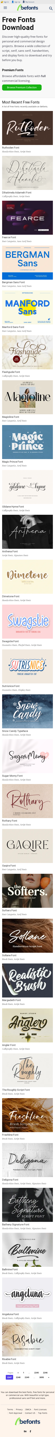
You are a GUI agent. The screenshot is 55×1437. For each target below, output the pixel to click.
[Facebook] (30, 1431)
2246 (45, 1372)
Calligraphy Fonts (10, 196)
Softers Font (9, 910)
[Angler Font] (27, 1025)
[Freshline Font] (27, 1115)
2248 (18, 1377)
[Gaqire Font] (27, 846)
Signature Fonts (21, 555)
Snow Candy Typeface (15, 730)
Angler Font (9, 1045)
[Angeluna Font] (27, 1295)
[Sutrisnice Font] (27, 666)
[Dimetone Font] (27, 577)
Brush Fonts (7, 959)
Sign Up (15, 2)
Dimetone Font (10, 596)
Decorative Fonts (9, 645)
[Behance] (25, 1431)
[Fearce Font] (27, 218)
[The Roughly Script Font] (27, 1070)
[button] (51, 9)
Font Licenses (40, 1409)
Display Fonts (24, 690)
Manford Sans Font (13, 327)
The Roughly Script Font (16, 1089)
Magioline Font (10, 416)
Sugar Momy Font (12, 775)
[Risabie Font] (27, 1339)
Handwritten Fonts (10, 151)
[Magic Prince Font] (27, 442)
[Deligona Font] (27, 1160)
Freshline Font (10, 1134)
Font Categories (9, 241)
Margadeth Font (11, 1000)
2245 (36, 1372)
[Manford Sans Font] (27, 307)
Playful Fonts (24, 645)
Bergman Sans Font (13, 282)
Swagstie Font (10, 641)
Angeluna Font (10, 1314)
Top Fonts (42, 1413)
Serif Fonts (22, 420)
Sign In (5, 2)
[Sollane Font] (27, 936)
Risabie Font (9, 1359)
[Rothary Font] (27, 801)
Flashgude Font (11, 371)
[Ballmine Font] (27, 1250)
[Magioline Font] (27, 397)
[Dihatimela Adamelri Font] (27, 173)
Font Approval (15, 1413)
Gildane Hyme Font (13, 506)
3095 (41, 1377)
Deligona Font (10, 1179)
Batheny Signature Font (15, 1224)
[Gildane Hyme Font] (27, 487)
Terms (10, 1409)
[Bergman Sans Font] (27, 263)
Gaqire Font (9, 865)
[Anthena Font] (27, 532)
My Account (30, 2)
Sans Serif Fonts (24, 241)
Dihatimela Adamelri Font (16, 192)
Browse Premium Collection (22, 87)
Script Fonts (25, 151)
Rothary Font (9, 820)
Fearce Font (9, 237)
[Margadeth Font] (27, 980)
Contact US (30, 1413)
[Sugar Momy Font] (27, 756)
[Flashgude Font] (27, 352)
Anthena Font (10, 551)
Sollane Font (9, 955)
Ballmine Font (10, 1269)
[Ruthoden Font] (27, 128)
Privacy (19, 1409)
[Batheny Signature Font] (27, 1205)
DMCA (28, 1409)
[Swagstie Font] (27, 622)
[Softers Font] (27, 891)
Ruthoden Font (10, 147)
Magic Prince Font (12, 461)
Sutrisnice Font (11, 686)
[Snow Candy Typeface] (27, 711)
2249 (27, 1377)
